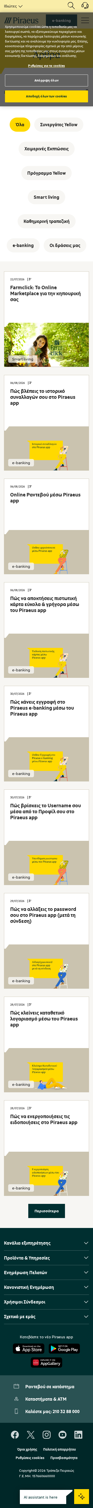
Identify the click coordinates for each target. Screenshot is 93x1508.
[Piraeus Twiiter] (31, 1435)
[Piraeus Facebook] (15, 1435)
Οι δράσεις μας (65, 245)
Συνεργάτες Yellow (58, 124)
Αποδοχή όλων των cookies (46, 96)
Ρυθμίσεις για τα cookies (46, 65)
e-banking (23, 245)
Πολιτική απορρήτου (59, 1449)
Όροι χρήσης (27, 1449)
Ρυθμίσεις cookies (30, 1458)
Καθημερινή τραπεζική (47, 221)
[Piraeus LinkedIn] (78, 1435)
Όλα (20, 124)
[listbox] (12, 6)
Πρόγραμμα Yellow (46, 173)
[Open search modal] (71, 5)
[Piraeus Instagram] (47, 1435)
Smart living (46, 197)
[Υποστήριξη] (82, 7)
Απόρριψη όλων (46, 80)
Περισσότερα (46, 1211)
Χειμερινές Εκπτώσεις (47, 149)
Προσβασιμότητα (64, 1458)
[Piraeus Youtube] (62, 1435)
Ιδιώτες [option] (10, 6)
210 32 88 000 (66, 1411)
